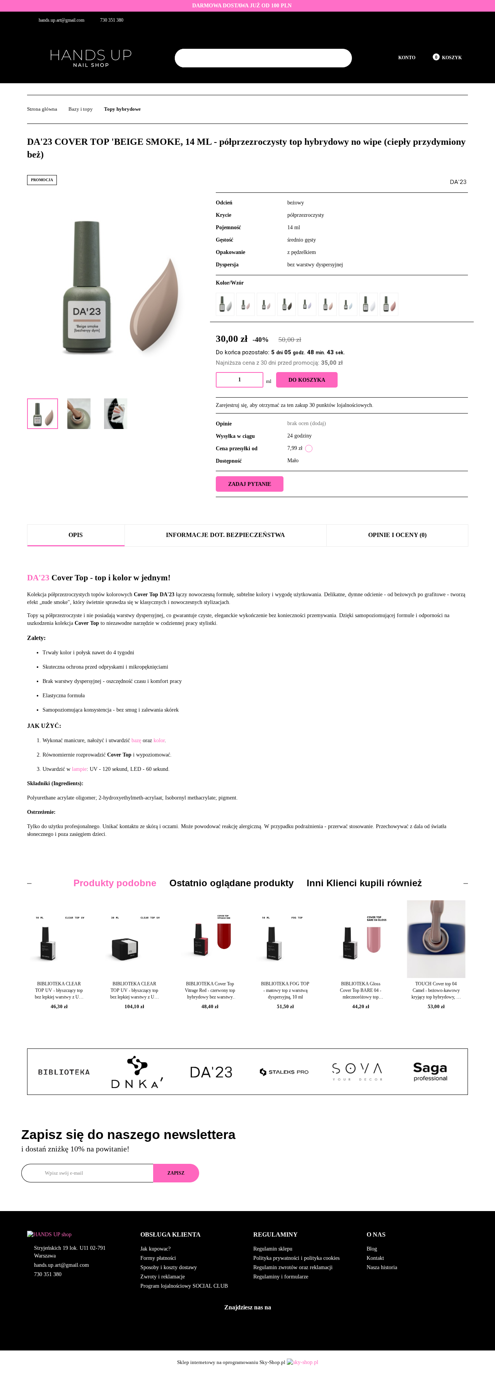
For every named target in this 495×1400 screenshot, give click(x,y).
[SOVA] (284, 1072)
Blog (372, 1249)
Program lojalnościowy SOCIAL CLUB (184, 1286)
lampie (79, 769)
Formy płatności (158, 1258)
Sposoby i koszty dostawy (168, 1267)
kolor (159, 740)
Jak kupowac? (155, 1249)
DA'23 (38, 577)
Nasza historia (382, 1267)
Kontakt (375, 1258)
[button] (191, 1234)
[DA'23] (458, 181)
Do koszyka (306, 380)
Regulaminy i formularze (280, 1277)
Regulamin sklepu (272, 1249)
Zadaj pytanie (249, 484)
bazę (136, 740)
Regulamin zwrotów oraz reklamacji (293, 1267)
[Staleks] (211, 1072)
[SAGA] (357, 1072)
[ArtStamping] (431, 1072)
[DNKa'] (64, 1072)
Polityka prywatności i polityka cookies (296, 1258)
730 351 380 (47, 1274)
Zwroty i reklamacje (162, 1277)
